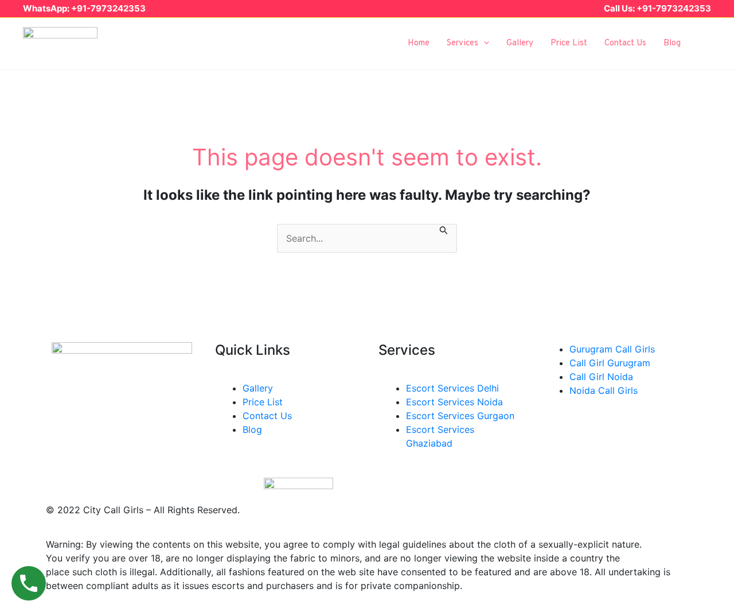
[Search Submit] (443, 231)
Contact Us (625, 43)
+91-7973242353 (108, 8)
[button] (706, 43)
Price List (568, 43)
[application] (483, 44)
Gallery (519, 43)
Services (462, 43)
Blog (672, 43)
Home (419, 43)
